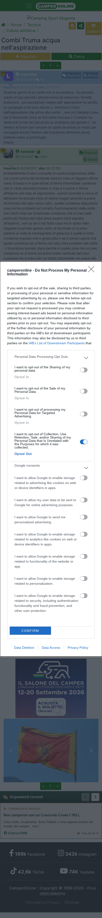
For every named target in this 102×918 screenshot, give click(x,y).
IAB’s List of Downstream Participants (57, 343)
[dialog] (51, 459)
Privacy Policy (78, 647)
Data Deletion (24, 647)
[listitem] (51, 358)
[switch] (84, 370)
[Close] (92, 270)
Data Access (51, 647)
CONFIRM (30, 631)
